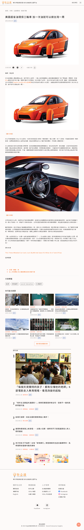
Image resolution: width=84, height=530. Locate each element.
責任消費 (25, 421)
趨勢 (15, 21)
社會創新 (39, 284)
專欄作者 (16, 491)
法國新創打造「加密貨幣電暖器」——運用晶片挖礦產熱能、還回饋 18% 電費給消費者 (42, 311)
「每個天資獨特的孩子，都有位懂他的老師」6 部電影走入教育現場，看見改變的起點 (43, 388)
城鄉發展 (57, 332)
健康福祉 (25, 409)
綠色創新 (15, 284)
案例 (14, 313)
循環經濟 (31, 435)
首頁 (6, 11)
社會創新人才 (46, 491)
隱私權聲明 (42, 524)
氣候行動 (24, 11)
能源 (7, 284)
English (15, 494)
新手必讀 (31, 489)
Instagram (64, 494)
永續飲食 (31, 449)
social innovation (27, 284)
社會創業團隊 (46, 489)
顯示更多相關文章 (42, 344)
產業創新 (32, 307)
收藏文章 (29, 67)
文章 (11, 11)
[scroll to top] (79, 525)
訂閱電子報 (61, 497)
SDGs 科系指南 (47, 494)
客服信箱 (61, 489)
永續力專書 (32, 494)
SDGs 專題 (31, 491)
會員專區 (74, 3)
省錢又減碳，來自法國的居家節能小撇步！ (32, 417)
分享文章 (8, 67)
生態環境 (17, 11)
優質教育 (25, 395)
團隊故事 (16, 489)
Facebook (64, 491)
